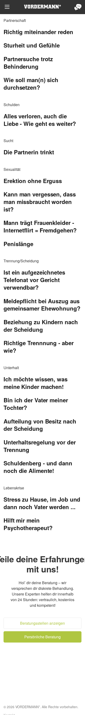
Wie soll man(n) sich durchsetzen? (31, 83)
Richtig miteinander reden (38, 32)
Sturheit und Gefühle (32, 45)
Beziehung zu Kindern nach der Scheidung (41, 325)
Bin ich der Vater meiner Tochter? (36, 403)
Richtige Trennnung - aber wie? (39, 346)
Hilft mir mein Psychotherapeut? (28, 524)
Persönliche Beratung (78, 7)
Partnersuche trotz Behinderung (28, 62)
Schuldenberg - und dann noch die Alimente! (38, 467)
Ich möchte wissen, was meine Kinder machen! (36, 383)
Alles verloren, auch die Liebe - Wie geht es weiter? (40, 120)
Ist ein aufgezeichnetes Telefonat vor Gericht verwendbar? (34, 279)
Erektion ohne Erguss (33, 181)
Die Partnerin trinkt (29, 152)
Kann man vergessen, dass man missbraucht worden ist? (40, 201)
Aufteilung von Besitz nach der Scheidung (40, 425)
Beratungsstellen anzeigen (42, 623)
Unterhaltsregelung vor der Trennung (40, 446)
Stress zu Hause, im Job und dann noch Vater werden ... (42, 503)
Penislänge (18, 244)
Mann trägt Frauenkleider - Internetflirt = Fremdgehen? (40, 226)
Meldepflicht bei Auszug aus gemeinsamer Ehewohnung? (42, 304)
